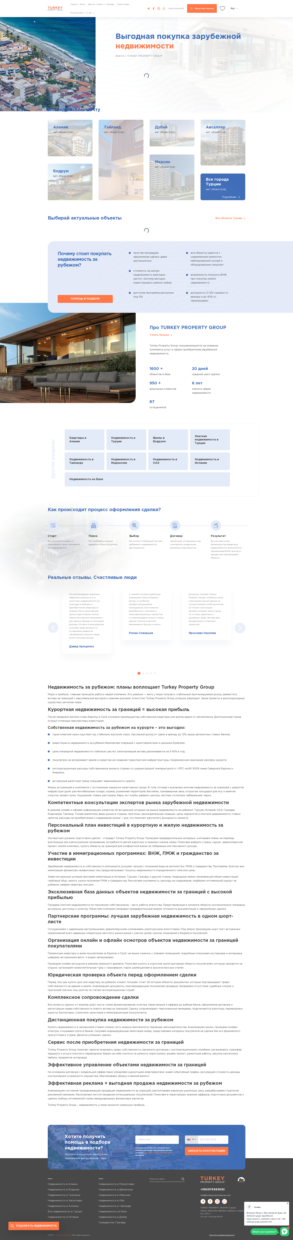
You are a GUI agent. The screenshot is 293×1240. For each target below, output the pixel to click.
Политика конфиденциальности (222, 1235)
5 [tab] (155, 673)
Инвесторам (123, 4)
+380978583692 (213, 1189)
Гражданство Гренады (112, 1222)
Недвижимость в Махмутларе (116, 1184)
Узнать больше (159, 335)
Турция (73, 4)
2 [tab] (143, 673)
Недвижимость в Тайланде (115, 1206)
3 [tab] (147, 673)
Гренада (110, 4)
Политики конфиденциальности (158, 1153)
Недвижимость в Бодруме (63, 1190)
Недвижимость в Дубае (113, 1217)
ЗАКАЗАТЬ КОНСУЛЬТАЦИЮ (206, 1151)
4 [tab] (151, 673)
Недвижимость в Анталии (63, 1206)
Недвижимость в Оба (111, 1200)
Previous (53, 627)
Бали (82, 4)
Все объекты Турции (228, 218)
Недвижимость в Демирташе (116, 1190)
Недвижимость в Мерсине (114, 1195)
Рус (233, 8)
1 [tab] (138, 673)
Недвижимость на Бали (113, 1211)
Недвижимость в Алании (63, 1184)
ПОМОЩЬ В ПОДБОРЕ (85, 299)
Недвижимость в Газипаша (64, 1195)
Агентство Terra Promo (63, 1235)
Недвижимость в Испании (63, 1217)
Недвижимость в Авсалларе (65, 1200)
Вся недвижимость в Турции (65, 1211)
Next (240, 628)
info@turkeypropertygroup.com (216, 1195)
